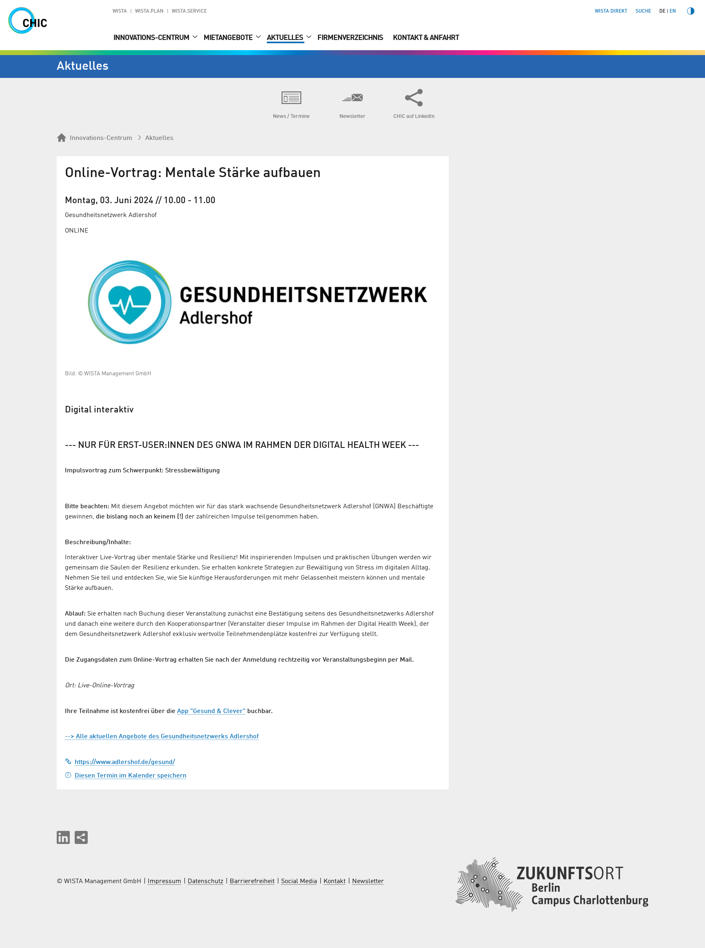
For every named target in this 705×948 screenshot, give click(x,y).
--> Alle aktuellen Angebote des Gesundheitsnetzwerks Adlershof (162, 736)
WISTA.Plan (149, 11)
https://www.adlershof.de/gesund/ (125, 762)
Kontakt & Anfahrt (426, 38)
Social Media (299, 881)
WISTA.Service (189, 11)
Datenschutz (205, 881)
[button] (63, 837)
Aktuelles (285, 38)
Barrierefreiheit (252, 881)
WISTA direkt (611, 11)
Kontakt (335, 881)
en (673, 11)
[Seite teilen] (81, 837)
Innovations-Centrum (152, 38)
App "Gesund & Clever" (211, 711)
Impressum (164, 881)
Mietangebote (229, 38)
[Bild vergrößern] (253, 302)
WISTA (120, 11)
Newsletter (368, 881)
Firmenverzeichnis (350, 38)
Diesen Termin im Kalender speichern (130, 776)
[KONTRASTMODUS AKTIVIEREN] (691, 11)
